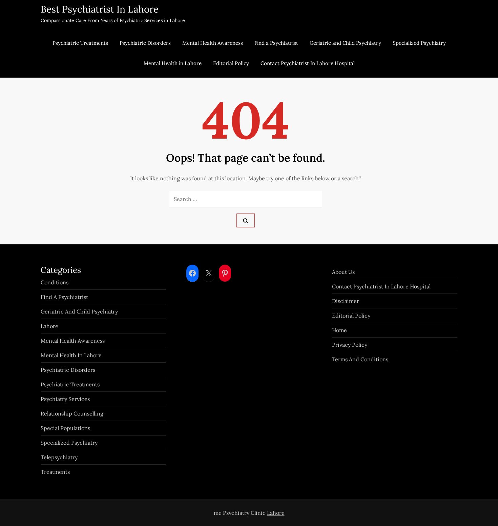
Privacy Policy (349, 344)
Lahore (49, 326)
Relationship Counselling (72, 413)
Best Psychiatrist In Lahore (100, 9)
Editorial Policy (231, 63)
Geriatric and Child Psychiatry (345, 43)
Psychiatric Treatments (80, 43)
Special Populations (65, 428)
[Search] (245, 220)
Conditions (54, 282)
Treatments (55, 471)
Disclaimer (345, 301)
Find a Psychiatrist (276, 43)
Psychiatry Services (65, 399)
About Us (343, 271)
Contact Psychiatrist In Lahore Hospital (308, 63)
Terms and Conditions (360, 359)
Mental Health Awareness (212, 43)
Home (339, 330)
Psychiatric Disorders (145, 43)
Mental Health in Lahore (173, 63)
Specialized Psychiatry (419, 43)
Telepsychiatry (59, 457)
